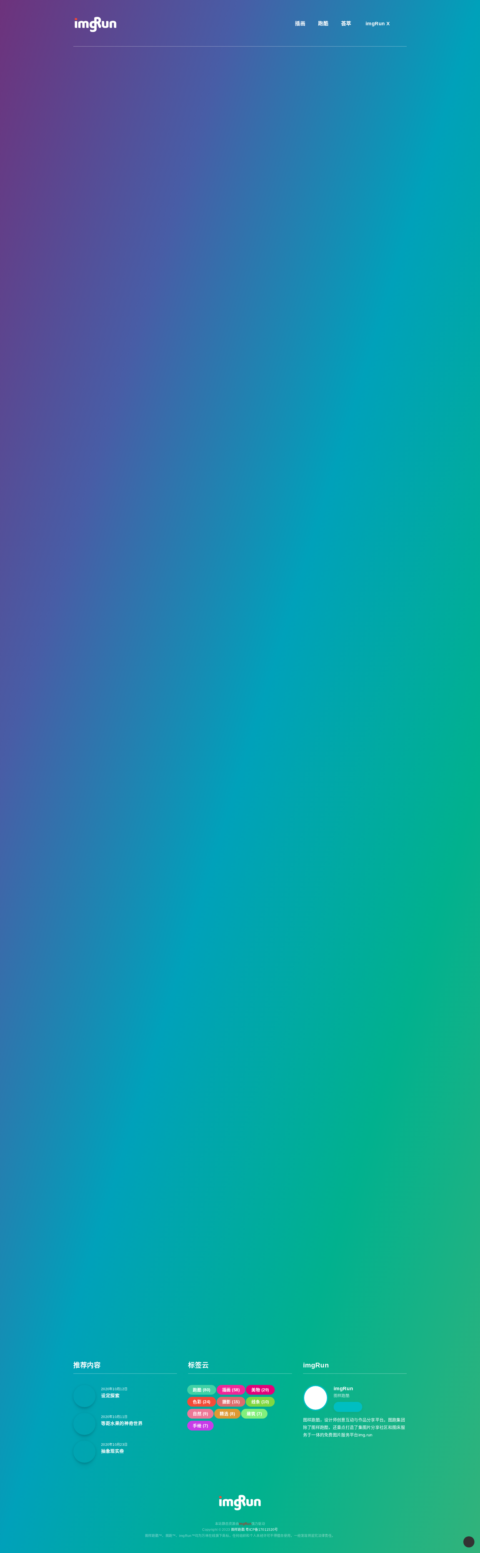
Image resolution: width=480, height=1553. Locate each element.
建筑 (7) (328, 277)
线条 (104, 87)
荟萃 (345, 23)
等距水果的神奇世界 (121, 1423)
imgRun (343, 1388)
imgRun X (377, 23)
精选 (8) (357, 266)
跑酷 (323, 23)
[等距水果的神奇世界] (84, 1424)
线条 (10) (361, 254)
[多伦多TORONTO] (326, 373)
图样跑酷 (238, 1530)
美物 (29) (329, 243)
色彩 (128, 87)
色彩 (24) (361, 243)
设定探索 (110, 1395)
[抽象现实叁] (84, 1452)
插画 (300, 23)
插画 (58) (361, 231)
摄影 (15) (329, 254)
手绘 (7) (357, 277)
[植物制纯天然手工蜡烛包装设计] (326, 345)
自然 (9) (328, 266)
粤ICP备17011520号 (262, 1530)
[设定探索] (84, 1396)
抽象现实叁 (112, 1451)
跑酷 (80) (329, 231)
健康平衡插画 (357, 400)
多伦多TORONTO (361, 373)
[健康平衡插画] (326, 401)
